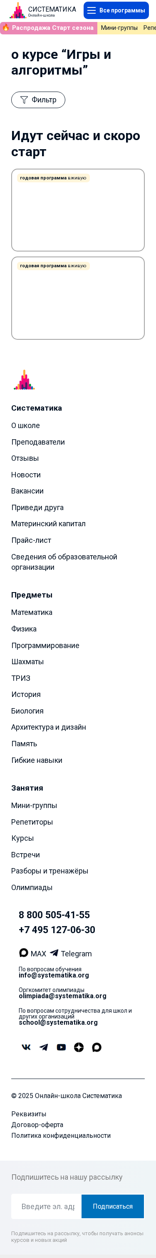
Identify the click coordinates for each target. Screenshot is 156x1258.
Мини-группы (119, 27)
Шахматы (27, 661)
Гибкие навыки (36, 759)
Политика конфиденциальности (61, 1135)
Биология (27, 710)
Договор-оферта (37, 1125)
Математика (31, 612)
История (26, 694)
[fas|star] (78, 1047)
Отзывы (25, 458)
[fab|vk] (26, 1048)
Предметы (31, 595)
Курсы (22, 838)
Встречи (25, 854)
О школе (25, 425)
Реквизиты (29, 1114)
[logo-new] (17, 10)
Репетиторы (32, 821)
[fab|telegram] (43, 1047)
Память (24, 743)
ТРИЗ (20, 677)
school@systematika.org (58, 1022)
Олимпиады (32, 887)
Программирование (45, 645)
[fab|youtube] (61, 1048)
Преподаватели (38, 441)
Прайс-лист (31, 540)
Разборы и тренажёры (50, 870)
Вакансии (27, 490)
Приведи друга (37, 507)
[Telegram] (55, 953)
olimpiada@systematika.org (62, 995)
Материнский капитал (48, 523)
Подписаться (113, 1206)
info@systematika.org (54, 975)
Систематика (36, 408)
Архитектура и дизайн (48, 727)
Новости (26, 474)
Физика (24, 628)
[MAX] (25, 954)
